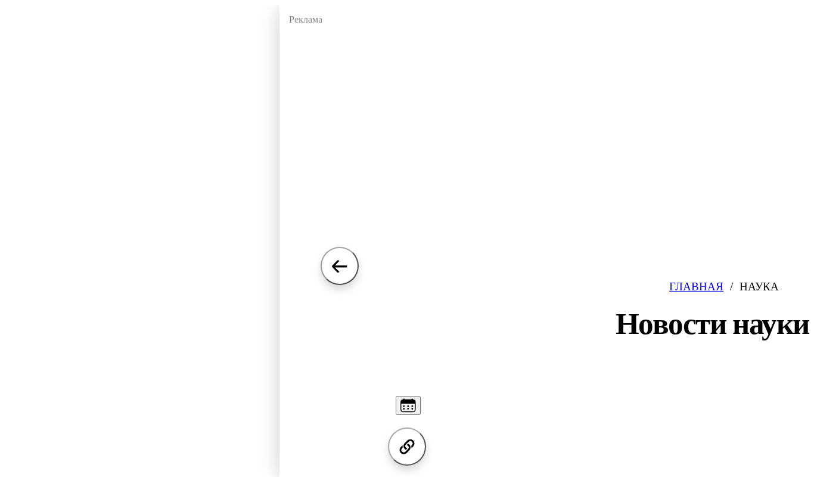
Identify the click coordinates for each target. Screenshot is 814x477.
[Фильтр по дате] (408, 405)
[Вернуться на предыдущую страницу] (340, 266)
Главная (696, 286)
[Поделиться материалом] (407, 447)
